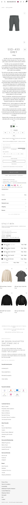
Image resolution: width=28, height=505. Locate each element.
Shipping (4, 206)
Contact (3, 499)
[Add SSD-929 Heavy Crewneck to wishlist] (12, 269)
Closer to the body (14, 158)
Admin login (5, 502)
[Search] (4, 1)
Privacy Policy (5, 482)
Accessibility (4, 486)
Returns (3, 210)
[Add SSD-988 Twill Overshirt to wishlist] (12, 293)
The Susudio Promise (6, 419)
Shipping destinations (6, 474)
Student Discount (5, 449)
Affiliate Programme (6, 442)
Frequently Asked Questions (8, 408)
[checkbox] (2, 244)
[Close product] (24, 13)
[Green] (14, 126)
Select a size (14, 172)
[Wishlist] (20, 1)
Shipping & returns (5, 189)
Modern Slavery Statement (7, 432)
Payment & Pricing (6, 415)
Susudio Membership (6, 447)
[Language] (18, 1)
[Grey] (11, 126)
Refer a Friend (5, 445)
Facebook (4, 457)
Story (3, 425)
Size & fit (4, 199)
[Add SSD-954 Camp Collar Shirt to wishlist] (26, 269)
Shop (3, 7)
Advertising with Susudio (7, 434)
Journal (3, 472)
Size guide (4, 495)
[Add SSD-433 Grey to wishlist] (24, 49)
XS (5, 132)
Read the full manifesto (8, 360)
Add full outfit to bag (11, 240)
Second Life (4, 455)
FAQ (2, 497)
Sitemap (3, 436)
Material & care (5, 203)
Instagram (4, 459)
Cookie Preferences (6, 490)
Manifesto (4, 468)
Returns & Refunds (6, 413)
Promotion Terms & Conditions (8, 417)
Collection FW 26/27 (6, 470)
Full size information (14, 214)
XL (22, 132)
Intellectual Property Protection (8, 488)
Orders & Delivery (6, 410)
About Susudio (5, 466)
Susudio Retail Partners (7, 427)
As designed (14, 161)
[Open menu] (1, 1)
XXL (14, 135)
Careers (3, 430)
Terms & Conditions (6, 484)
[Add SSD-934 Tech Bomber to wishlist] (26, 293)
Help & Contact (5, 406)
